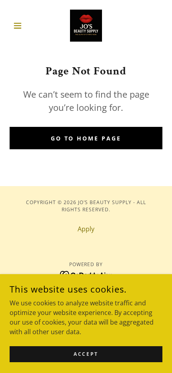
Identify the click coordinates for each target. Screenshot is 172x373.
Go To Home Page (86, 138)
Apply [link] (86, 229)
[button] (21, 26)
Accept (86, 354)
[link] (86, 26)
